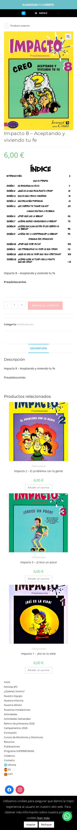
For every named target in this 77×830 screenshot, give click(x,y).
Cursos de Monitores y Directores (23, 737)
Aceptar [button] (30, 824)
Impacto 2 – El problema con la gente (38, 471)
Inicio (7, 682)
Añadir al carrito (45, 305)
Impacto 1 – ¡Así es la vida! (38, 653)
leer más (43, 818)
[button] (68, 36)
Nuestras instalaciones (17, 709)
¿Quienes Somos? (14, 691)
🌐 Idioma (10, 765)
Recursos (9, 742)
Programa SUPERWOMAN (19, 751)
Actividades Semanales (17, 719)
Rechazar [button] (46, 824)
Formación (10, 732)
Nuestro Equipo (13, 696)
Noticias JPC (11, 686)
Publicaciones (25, 324)
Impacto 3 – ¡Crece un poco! (38, 562)
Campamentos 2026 (15, 728)
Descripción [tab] (38, 348)
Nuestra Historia (13, 700)
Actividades (10, 714)
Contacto (9, 760)
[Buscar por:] (58, 13)
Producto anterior (20, 25)
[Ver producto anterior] (6, 25)
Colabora (9, 755)
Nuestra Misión (13, 705)
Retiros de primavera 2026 (19, 723)
